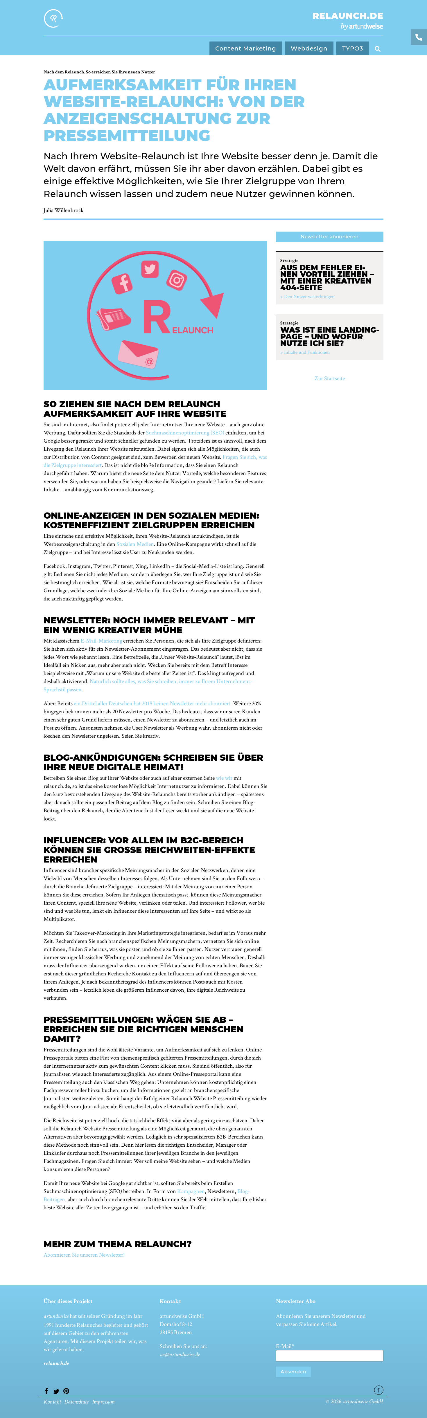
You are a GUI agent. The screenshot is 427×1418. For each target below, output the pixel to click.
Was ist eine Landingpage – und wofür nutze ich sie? (329, 336)
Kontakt (52, 1402)
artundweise (56, 1317)
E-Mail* (285, 1346)
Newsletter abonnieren (330, 236)
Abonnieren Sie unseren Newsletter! (84, 1254)
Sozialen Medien (135, 544)
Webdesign (309, 48)
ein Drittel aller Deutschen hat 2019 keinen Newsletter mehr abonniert (152, 703)
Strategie (289, 261)
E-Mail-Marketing (101, 640)
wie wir (224, 778)
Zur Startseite (330, 378)
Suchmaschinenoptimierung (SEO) (185, 432)
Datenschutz (76, 1402)
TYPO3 (352, 48)
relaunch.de (348, 15)
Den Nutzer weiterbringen (309, 296)
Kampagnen (191, 1191)
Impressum (103, 1402)
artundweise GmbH (363, 1402)
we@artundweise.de (180, 1355)
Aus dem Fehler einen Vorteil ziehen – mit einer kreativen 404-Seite (327, 277)
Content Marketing (245, 48)
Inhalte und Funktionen (307, 352)
